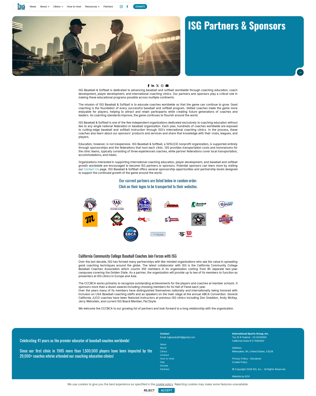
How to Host (74, 6)
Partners (108, 6)
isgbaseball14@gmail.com (181, 337)
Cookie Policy (239, 362)
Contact (164, 355)
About (43, 6)
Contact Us (91, 169)
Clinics (56, 6)
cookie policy (164, 384)
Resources (91, 6)
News (33, 6)
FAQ (162, 362)
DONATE (140, 6)
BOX (247, 376)
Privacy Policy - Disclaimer (246, 358)
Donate (164, 365)
